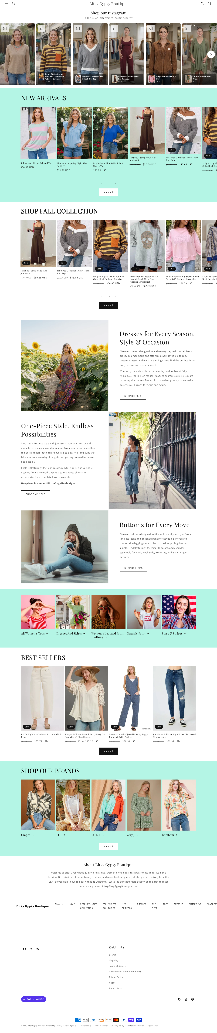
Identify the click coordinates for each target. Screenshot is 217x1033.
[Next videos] (211, 54)
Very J (131, 835)
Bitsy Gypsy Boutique (36, 1026)
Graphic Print (136, 633)
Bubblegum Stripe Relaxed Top (36, 163)
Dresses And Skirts (69, 633)
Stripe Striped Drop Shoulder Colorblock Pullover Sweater (108, 278)
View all (108, 192)
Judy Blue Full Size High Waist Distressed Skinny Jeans (174, 735)
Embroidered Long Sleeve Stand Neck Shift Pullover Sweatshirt (182, 278)
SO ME (96, 835)
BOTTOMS (178, 904)
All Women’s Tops (33, 633)
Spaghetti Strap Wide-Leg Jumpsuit (143, 158)
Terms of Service (117, 965)
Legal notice (152, 1025)
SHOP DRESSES (133, 395)
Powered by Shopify (54, 1026)
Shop (57, 904)
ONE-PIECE (154, 906)
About (112, 982)
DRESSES (141, 904)
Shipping (113, 960)
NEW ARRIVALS (127, 906)
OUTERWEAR (195, 904)
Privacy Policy (116, 977)
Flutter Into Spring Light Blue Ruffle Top (72, 164)
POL (59, 835)
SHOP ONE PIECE (35, 494)
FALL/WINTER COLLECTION (109, 906)
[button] (6, 3)
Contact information (135, 1025)
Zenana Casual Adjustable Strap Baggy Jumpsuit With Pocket (128, 735)
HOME (72, 904)
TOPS (165, 904)
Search (112, 954)
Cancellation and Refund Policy (125, 971)
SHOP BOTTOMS (133, 567)
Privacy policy (85, 1025)
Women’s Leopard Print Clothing (108, 635)
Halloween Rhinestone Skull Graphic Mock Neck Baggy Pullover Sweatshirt (144, 279)
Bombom (168, 835)
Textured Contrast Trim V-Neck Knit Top (182, 158)
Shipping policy (117, 1025)
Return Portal (116, 988)
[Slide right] (115, 183)
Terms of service (101, 1025)
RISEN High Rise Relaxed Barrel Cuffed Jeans (41, 735)
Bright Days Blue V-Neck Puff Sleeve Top (108, 164)
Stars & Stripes (172, 633)
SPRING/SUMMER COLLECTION (88, 906)
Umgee (26, 835)
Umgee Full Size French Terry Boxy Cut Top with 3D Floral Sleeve (85, 735)
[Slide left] (101, 183)
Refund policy (70, 1025)
